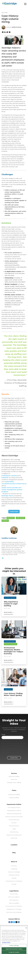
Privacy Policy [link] (14, 894)
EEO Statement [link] (13, 900)
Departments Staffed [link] (14, 804)
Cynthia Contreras (16, 27)
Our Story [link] (14, 866)
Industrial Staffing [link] (14, 797)
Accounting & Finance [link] (14, 807)
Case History (20, 518)
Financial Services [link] (14, 826)
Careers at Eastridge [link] (14, 872)
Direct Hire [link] (14, 779)
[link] (14, 789)
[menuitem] (14, 784)
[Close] (26, 928)
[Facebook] (3, 32)
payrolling (10, 481)
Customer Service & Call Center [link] (14, 816)
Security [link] (14, 884)
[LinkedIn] (5, 32)
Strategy (5, 520)
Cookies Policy (6, 942)
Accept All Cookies (14, 952)
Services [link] (14, 773)
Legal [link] (14, 829)
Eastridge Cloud (7, 495)
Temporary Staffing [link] (14, 776)
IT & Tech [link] (14, 822)
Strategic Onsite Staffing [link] (14, 782)
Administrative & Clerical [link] (14, 810)
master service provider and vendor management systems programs (12, 489)
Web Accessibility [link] (14, 903)
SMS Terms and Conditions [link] (14, 912)
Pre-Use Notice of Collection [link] (14, 906)
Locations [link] (14, 845)
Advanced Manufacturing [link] (14, 813)
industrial (5, 477)
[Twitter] (7, 32)
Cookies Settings (14, 945)
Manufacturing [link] (14, 832)
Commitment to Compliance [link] (14, 881)
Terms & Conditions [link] (14, 897)
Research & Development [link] (14, 835)
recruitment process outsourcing (13, 483)
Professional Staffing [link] (14, 794)
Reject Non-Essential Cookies (14, 949)
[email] (9, 32)
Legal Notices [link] (14, 891)
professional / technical (10, 475)
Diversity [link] (14, 878)
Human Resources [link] (14, 819)
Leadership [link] (14, 869)
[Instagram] (19, 922)
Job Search (10, 518)
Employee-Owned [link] (14, 875)
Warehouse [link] (14, 838)
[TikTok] (16, 922)
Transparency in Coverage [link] (14, 909)
